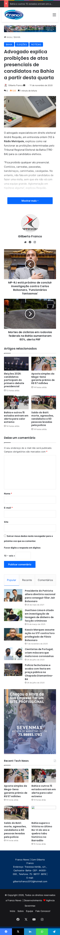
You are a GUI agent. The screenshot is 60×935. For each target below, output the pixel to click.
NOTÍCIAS (36, 44)
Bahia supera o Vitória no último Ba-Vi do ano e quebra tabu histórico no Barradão (42, 831)
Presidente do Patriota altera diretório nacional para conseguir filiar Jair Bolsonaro (40, 596)
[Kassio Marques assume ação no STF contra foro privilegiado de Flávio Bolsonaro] (13, 634)
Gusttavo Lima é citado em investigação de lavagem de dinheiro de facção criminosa (39, 615)
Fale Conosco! (43, 911)
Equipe (29, 911)
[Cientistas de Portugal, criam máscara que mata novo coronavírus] (13, 654)
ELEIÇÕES (22, 44)
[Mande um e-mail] (24, 85)
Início (9, 37)
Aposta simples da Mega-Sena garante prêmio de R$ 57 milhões (43, 378)
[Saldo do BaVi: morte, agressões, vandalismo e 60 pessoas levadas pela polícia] (43, 402)
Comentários (45, 580)
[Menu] (54, 16)
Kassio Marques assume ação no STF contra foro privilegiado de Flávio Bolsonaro (40, 635)
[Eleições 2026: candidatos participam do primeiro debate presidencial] (16, 364)
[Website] (25, 242)
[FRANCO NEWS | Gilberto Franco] (15, 15)
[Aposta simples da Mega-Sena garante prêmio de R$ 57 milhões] (43, 364)
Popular (11, 580)
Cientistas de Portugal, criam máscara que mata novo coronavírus (39, 653)
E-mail (8, 507)
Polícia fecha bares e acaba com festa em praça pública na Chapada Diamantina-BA (39, 672)
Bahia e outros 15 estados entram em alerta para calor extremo (16, 417)
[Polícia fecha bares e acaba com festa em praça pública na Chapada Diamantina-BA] (13, 670)
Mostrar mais (29, 200)
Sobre (21, 911)
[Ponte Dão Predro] (30, 28)
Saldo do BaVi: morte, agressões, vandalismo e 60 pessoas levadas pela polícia (42, 419)
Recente (27, 580)
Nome (8, 493)
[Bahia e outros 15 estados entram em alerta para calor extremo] (16, 402)
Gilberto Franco (15, 85)
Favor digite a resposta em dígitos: (22, 547)
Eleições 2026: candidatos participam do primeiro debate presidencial (14, 380)
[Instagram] (35, 242)
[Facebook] (30, 242)
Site (6, 522)
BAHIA (17, 37)
